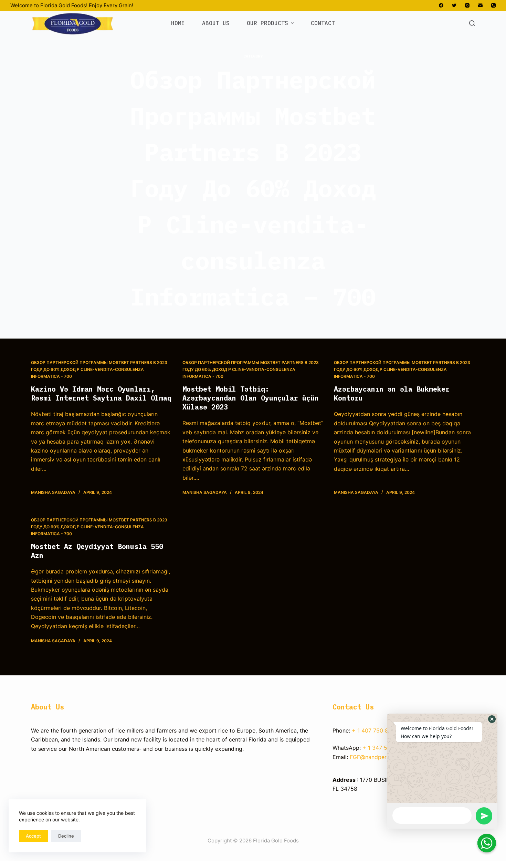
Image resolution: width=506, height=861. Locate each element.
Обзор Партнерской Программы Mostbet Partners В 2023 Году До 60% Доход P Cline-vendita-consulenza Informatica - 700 (99, 369)
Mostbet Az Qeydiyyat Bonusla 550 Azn (97, 551)
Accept (33, 836)
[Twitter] (454, 5)
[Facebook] (441, 5)
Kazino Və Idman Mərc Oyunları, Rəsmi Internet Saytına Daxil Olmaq (101, 393)
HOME (178, 23)
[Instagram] (467, 5)
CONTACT (323, 23)
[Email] (480, 5)
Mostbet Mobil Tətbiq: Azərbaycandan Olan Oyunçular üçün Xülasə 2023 (250, 398)
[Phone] (493, 5)
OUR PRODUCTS (267, 23)
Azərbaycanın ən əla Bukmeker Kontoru (392, 393)
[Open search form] (472, 23)
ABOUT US (216, 23)
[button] (492, 719)
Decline (66, 836)
